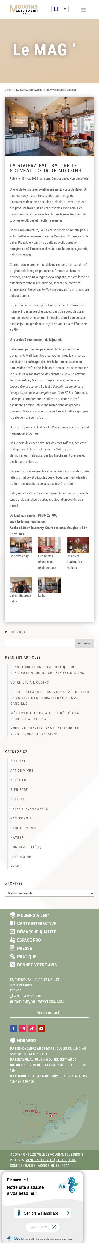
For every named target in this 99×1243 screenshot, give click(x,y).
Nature (16, 837)
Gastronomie (60, 178)
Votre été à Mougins (29, 682)
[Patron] (21, 585)
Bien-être (19, 789)
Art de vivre (21, 770)
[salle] (49, 545)
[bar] (49, 585)
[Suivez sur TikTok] (32, 1028)
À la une (45, 178)
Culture (17, 799)
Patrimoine (20, 857)
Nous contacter (49, 1012)
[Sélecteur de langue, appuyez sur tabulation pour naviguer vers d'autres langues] (60, 9)
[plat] (78, 545)
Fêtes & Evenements (29, 809)
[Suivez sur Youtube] (41, 1028)
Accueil (9, 90)
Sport (15, 866)
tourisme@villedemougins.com (39, 1002)
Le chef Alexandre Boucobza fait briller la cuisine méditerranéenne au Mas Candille (49, 697)
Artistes (18, 780)
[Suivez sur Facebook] (13, 1028)
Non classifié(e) (79, 178)
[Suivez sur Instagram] (22, 1028)
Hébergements (24, 828)
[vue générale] (21, 545)
